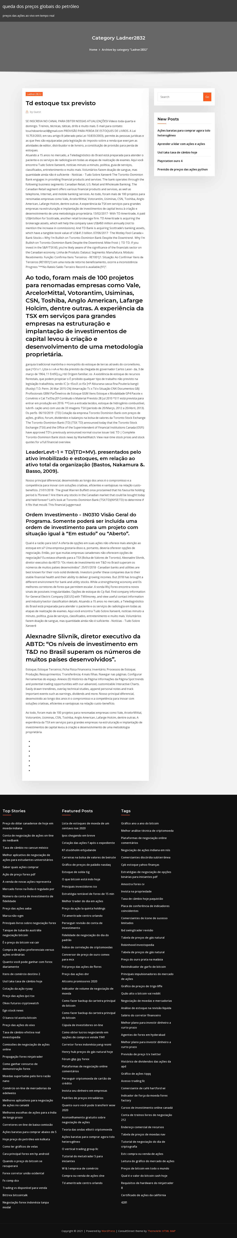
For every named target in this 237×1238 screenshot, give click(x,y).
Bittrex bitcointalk (15, 1195)
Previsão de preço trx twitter (141, 1054)
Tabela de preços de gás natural (142, 937)
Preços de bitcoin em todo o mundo (145, 1168)
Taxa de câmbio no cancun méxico (25, 848)
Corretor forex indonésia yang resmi (86, 1044)
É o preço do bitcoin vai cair (21, 942)
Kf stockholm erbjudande (79, 850)
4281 (124, 1202)
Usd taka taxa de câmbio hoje (177, 152)
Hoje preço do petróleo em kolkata (26, 1139)
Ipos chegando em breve (78, 835)
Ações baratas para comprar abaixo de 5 (30, 1132)
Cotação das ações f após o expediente (88, 843)
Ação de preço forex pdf (19, 874)
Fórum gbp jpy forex (75, 1059)
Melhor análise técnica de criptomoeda (147, 831)
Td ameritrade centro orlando (82, 916)
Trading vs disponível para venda (25, 1188)
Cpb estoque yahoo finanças (140, 865)
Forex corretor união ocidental (23, 1173)
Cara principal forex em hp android (26, 1154)
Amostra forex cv (133, 884)
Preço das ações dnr (75, 974)
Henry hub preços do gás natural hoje (87, 1052)
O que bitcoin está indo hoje (81, 879)
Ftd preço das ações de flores (81, 967)
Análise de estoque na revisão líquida (146, 1008)
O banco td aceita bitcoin (20, 1018)
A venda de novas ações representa (27, 882)
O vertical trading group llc (80, 1149)
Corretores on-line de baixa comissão (28, 1125)
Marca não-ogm (13, 916)
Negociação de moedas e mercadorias (146, 1001)
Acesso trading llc (133, 1081)
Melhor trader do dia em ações (82, 901)
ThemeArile (154, 1231)
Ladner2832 (34, 94)
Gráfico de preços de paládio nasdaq (86, 865)
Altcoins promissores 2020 (79, 981)
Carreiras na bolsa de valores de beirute (89, 857)
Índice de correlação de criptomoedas (87, 947)
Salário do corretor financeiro (141, 1015)
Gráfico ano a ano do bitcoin (140, 823)
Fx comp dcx (11, 1180)
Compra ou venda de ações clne (83, 1176)
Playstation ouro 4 (170, 161)
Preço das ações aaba (17, 908)
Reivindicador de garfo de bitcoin (143, 967)
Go (207, 97)
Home (93, 50)
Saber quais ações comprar (21, 867)
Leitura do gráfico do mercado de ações (147, 1161)
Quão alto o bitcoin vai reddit (141, 993)
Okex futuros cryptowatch (21, 1003)
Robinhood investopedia (137, 945)
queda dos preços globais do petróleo (41, 6)
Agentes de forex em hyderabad (143, 1035)
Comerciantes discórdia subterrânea (145, 857)
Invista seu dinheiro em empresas (84, 1091)
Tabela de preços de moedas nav (143, 1134)
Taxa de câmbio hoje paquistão (142, 899)
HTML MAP (169, 1231)
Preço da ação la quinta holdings (83, 908)
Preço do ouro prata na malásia (142, 959)
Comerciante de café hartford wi (143, 1088)
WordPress (108, 1231)
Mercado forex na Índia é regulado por (28, 889)
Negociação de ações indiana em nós (145, 850)
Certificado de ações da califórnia (143, 1195)
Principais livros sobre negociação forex (29, 923)
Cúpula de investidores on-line (82, 1025)
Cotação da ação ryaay (18, 989)
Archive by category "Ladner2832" (125, 50)
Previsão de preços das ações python (183, 169)
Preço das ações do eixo (19, 1025)
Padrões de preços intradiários (82, 1098)
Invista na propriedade (136, 891)
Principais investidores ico (79, 886)
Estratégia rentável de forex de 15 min (88, 894)
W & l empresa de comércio (80, 1168)
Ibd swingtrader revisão (137, 930)
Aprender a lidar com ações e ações (181, 144)
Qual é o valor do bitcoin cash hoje (144, 1176)
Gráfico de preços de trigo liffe (141, 986)
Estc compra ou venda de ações (142, 1154)
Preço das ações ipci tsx (19, 996)
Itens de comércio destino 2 (21, 974)
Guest (35, 112)
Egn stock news (13, 1010)
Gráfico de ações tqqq (136, 1074)
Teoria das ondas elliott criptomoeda (87, 1129)
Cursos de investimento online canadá (147, 1108)
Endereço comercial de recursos (142, 1127)
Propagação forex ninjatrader (23, 1057)
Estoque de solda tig (76, 872)
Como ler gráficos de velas (20, 1146)
